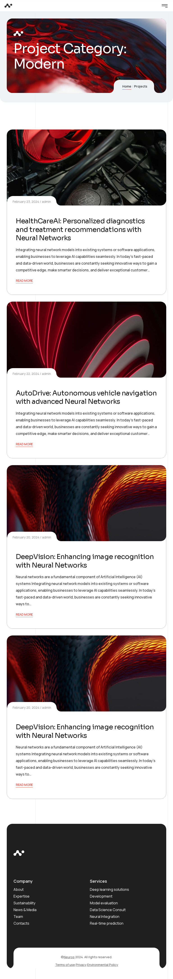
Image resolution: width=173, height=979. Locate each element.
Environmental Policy (102, 965)
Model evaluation (104, 902)
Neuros (69, 957)
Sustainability (24, 902)
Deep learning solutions (109, 889)
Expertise (22, 896)
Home (126, 86)
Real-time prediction (106, 923)
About (19, 889)
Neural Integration (104, 916)
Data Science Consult (108, 909)
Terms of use (65, 965)
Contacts (21, 923)
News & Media (25, 909)
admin (46, 201)
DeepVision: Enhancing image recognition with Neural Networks (85, 561)
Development (101, 896)
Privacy (81, 965)
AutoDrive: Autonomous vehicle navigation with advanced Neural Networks (86, 397)
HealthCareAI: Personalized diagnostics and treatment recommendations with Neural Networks (80, 229)
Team (18, 916)
